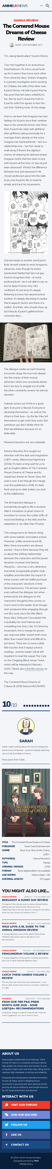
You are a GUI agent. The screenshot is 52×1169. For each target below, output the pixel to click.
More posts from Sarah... (14, 759)
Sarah (18, 45)
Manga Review (26, 20)
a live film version (34, 669)
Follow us (19, 1125)
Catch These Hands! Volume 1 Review (24, 976)
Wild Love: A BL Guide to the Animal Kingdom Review (23, 928)
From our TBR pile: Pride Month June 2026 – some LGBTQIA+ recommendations (23, 1005)
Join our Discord (24, 1115)
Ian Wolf (31, 923)
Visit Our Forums (24, 1105)
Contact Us (20, 1145)
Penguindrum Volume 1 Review (25, 954)
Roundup (6, 998)
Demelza (28, 897)
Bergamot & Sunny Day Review (25, 900)
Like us (16, 1135)
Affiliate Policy (26, 1164)
